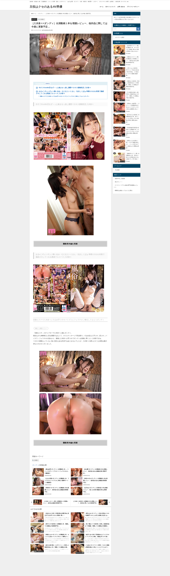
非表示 (47, 83)
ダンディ (34, 19)
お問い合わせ (121, 6)
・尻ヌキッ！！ (118, 181)
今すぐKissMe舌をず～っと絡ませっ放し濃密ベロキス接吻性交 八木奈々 (63, 87)
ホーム (101, 6)
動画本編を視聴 (71, 244)
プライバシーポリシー (133, 6)
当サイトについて (110, 6)
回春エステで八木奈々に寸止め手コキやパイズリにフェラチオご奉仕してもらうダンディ (64, 96)
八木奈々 (42, 19)
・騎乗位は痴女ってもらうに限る (123, 190)
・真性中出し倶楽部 (119, 178)
